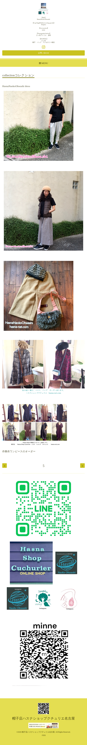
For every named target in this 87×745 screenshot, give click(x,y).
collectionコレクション (18, 75)
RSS (44, 735)
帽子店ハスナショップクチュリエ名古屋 (43, 718)
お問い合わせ (43, 53)
